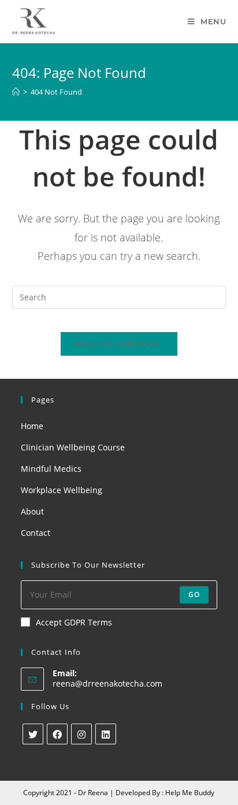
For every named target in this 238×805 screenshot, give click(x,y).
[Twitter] (33, 734)
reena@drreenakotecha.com (107, 683)
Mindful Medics (51, 468)
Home (32, 425)
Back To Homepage (119, 343)
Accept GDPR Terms (74, 622)
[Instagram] (81, 734)
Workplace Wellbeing (61, 490)
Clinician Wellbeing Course (73, 447)
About (32, 511)
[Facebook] (57, 734)
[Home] (16, 92)
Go (194, 594)
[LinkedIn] (105, 734)
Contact (35, 532)
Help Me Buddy (189, 792)
